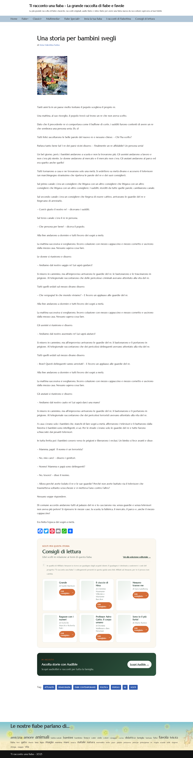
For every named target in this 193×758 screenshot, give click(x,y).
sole (168, 742)
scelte (133, 687)
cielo (99, 737)
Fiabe (24, 18)
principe (136, 743)
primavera (127, 742)
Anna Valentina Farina (49, 45)
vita (27, 746)
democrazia (64, 687)
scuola (162, 742)
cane (93, 737)
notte (108, 743)
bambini (68, 737)
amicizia (16, 737)
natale (81, 742)
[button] (27, 18)
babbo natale (56, 738)
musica (73, 742)
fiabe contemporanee (85, 687)
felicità (174, 737)
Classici (37, 18)
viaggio (21, 747)
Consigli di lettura (145, 18)
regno (156, 742)
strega (13, 747)
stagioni (175, 742)
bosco (87, 737)
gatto (24, 742)
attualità (49, 687)
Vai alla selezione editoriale (137, 557)
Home (14, 18)
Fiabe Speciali (71, 18)
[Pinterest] (52, 531)
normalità (100, 742)
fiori (18, 742)
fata (155, 737)
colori (105, 738)
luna (36, 742)
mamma (58, 742)
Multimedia (52, 18)
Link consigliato (67, 592)
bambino (78, 738)
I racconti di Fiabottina (118, 18)
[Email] (58, 531)
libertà (30, 742)
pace (113, 742)
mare (66, 742)
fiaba (13, 742)
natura (91, 742)
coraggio (113, 738)
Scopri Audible (139, 664)
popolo (116, 687)
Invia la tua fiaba (93, 18)
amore (29, 737)
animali (42, 737)
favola (163, 737)
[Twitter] (46, 531)
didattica (130, 737)
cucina (121, 738)
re (125, 687)
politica (104, 687)
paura (119, 742)
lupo (42, 742)
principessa (144, 742)
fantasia (149, 738)
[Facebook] (40, 531)
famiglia (140, 737)
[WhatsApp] (64, 531)
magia (50, 742)
